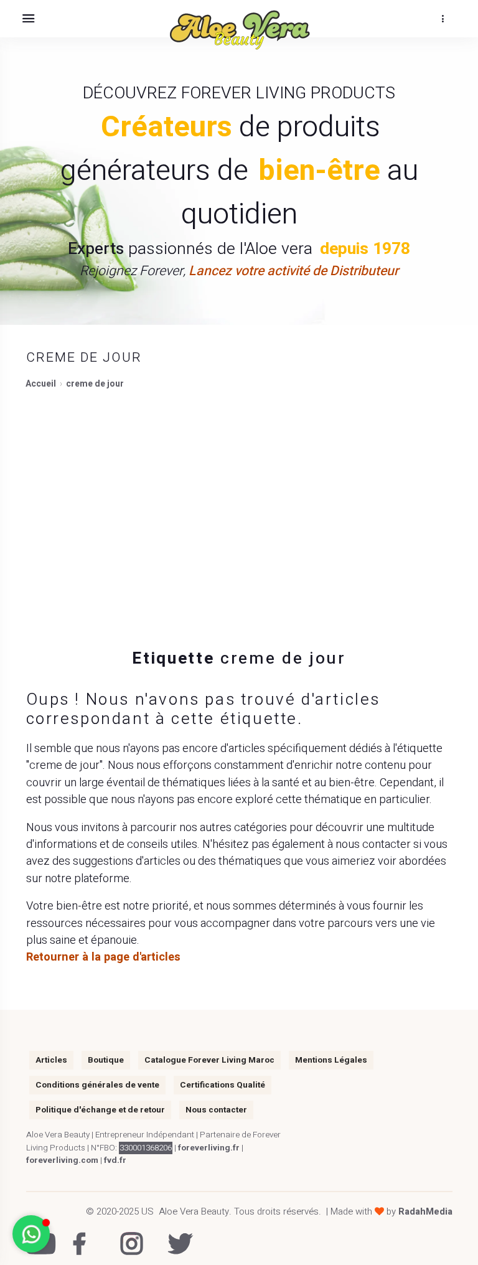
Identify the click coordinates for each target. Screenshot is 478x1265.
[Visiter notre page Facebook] (81, 1235)
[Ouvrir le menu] (28, 18)
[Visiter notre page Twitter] (176, 1235)
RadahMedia (425, 1211)
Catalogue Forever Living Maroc (209, 1060)
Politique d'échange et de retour (100, 1110)
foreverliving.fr (209, 1148)
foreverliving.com (62, 1160)
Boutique (106, 1060)
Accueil (41, 383)
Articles (51, 1060)
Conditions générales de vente (97, 1085)
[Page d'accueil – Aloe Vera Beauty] (239, 30)
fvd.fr (115, 1160)
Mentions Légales (331, 1060)
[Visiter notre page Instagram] (128, 1235)
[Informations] (442, 18)
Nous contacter (216, 1110)
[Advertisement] (239, 512)
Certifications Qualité (222, 1085)
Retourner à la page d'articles (103, 957)
